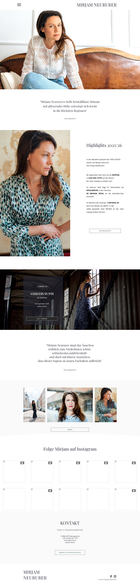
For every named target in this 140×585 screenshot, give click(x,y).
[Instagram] (115, 576)
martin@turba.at (70, 540)
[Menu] (19, 5)
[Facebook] (111, 576)
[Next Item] (110, 404)
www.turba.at (70, 542)
